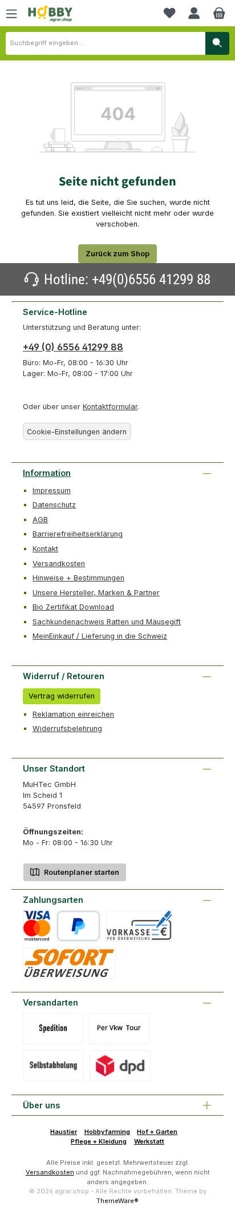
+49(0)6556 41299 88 (151, 279)
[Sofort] (69, 963)
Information (47, 473)
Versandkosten (59, 563)
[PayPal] (78, 926)
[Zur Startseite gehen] (50, 13)
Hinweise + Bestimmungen (78, 578)
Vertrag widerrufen (62, 696)
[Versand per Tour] (119, 1028)
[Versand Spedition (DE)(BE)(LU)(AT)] (53, 1028)
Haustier (63, 1132)
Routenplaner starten (80, 872)
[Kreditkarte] (37, 926)
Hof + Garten (157, 1132)
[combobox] (105, 43)
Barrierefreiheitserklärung (78, 534)
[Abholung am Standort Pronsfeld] (53, 1065)
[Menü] (11, 13)
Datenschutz (54, 504)
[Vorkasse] (139, 926)
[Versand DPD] (120, 1065)
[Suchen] (217, 43)
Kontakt (45, 548)
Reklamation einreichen (73, 714)
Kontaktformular (110, 406)
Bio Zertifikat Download (73, 607)
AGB (40, 519)
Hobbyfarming (107, 1132)
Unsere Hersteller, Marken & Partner (96, 592)
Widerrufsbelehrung (67, 728)
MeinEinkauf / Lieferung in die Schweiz (100, 636)
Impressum (52, 490)
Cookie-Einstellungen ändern (77, 431)
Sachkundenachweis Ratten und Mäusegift (107, 621)
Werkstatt (149, 1141)
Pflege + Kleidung (99, 1141)
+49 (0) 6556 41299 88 (73, 347)
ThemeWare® (117, 1201)
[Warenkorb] (219, 13)
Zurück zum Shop (117, 253)
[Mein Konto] (194, 13)
